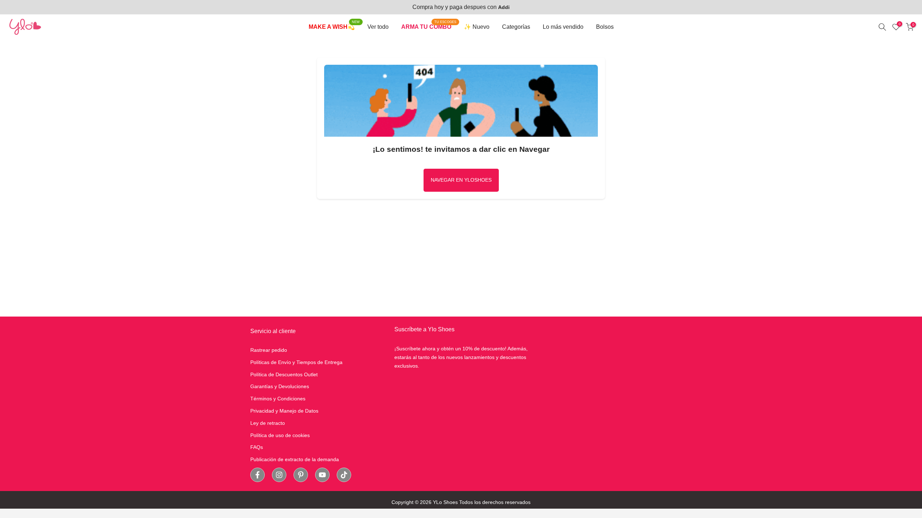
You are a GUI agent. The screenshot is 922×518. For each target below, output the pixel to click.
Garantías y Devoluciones (279, 386)
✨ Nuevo (476, 27)
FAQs (256, 447)
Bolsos (605, 27)
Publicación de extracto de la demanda (294, 459)
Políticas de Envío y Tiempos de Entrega (296, 362)
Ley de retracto (267, 423)
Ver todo (378, 27)
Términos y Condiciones (277, 398)
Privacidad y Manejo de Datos (284, 411)
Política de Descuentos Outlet (284, 374)
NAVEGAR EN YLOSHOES (461, 180)
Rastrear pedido (268, 350)
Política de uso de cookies (280, 435)
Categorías (516, 27)
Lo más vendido (563, 27)
